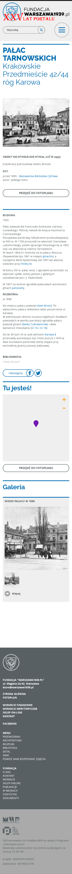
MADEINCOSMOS (23, 859)
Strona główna (14, 694)
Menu (7, 733)
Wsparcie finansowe (17, 705)
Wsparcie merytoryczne (20, 708)
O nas (7, 772)
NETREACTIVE (25, 863)
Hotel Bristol (44, 305)
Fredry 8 (26, 263)
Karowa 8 (50, 334)
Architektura (12, 740)
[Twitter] (38, 373)
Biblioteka (10, 748)
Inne (6, 755)
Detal (6, 751)
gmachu (48, 256)
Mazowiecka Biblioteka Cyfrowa (38, 176)
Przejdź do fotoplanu (36, 193)
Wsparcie (9, 779)
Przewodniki (11, 736)
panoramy (18, 288)
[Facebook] (30, 373)
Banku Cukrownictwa (35, 324)
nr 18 (43, 328)
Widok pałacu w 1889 (20, 501)
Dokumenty (11, 798)
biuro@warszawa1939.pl (18, 687)
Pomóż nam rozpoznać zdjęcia (24, 759)
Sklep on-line (12, 712)
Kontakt (9, 716)
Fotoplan (10, 697)
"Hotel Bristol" (11, 362)
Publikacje (10, 787)
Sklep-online (12, 783)
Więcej (16, 593)
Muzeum (8, 744)
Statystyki (10, 794)
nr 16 (34, 328)
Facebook (10, 723)
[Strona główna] (36, 11)
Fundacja (9, 768)
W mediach (10, 790)
